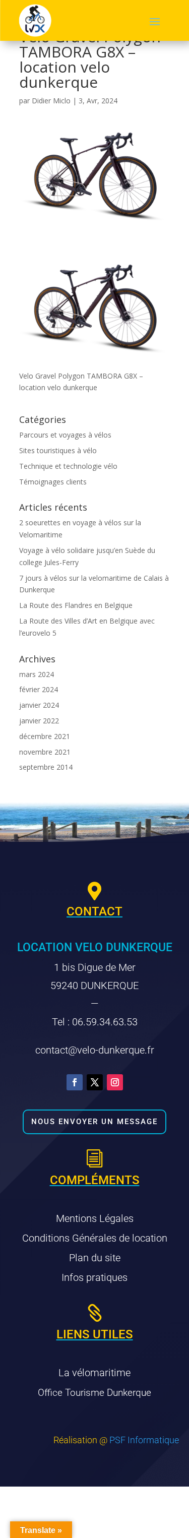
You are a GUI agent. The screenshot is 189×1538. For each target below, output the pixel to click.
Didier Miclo (51, 100)
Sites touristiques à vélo (58, 450)
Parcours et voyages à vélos (65, 435)
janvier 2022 (39, 720)
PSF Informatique (144, 1440)
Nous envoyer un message (94, 1121)
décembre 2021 (44, 736)
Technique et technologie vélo (68, 466)
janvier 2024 (39, 705)
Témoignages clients (53, 481)
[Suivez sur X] (95, 1082)
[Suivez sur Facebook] (75, 1082)
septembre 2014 (46, 767)
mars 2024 (36, 674)
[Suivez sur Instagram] (115, 1082)
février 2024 (38, 689)
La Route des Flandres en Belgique (76, 605)
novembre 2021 (45, 752)
